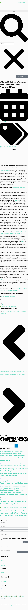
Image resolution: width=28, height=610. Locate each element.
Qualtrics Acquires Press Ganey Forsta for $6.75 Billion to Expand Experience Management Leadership (13, 492)
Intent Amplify (9, 605)
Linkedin (4, 588)
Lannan (22, 241)
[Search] (16, 446)
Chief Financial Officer (7, 303)
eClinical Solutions (17, 303)
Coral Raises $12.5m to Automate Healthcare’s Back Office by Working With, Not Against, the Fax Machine (13, 513)
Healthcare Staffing (4, 146)
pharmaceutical (4, 279)
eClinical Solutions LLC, (5, 170)
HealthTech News (12, 146)
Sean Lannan (3, 304)
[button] (14, 11)
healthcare (23, 303)
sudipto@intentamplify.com (8, 296)
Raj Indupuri (17, 200)
